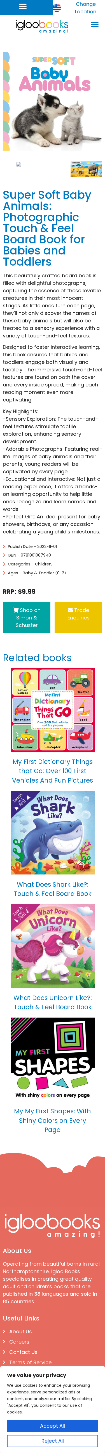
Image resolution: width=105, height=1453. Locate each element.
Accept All (52, 1425)
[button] (23, 6)
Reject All (52, 1440)
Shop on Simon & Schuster (28, 618)
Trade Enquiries (78, 614)
